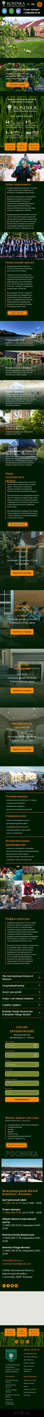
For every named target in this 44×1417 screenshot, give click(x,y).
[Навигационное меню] (39, 4)
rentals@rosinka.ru (12, 1260)
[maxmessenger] (16, 1285)
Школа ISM (9, 1399)
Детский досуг (28, 1360)
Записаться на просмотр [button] (9, 1403)
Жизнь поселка (29, 1383)
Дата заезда (9, 1042)
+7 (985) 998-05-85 (11, 1212)
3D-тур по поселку (30, 1380)
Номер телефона (11, 1079)
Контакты (27, 1395)
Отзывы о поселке (30, 1389)
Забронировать (22, 1099)
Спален (7, 1060)
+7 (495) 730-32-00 (11, 1203)
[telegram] (8, 1285)
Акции (26, 1386)
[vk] (4, 1285)
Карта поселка (29, 1366)
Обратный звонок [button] (30, 1392)
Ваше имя (8, 1070)
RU (28, 4)
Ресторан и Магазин (30, 1357)
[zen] (12, 1285)
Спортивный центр (30, 1353)
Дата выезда (10, 1051)
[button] (17, 85)
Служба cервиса (29, 1363)
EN (32, 4)
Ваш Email (8, 1089)
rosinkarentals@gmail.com (16, 1263)
